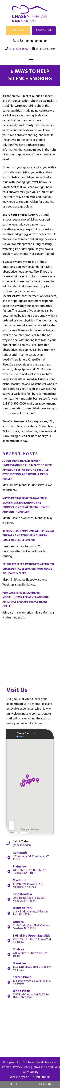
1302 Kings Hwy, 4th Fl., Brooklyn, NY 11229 (32, 968)
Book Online (43, 30)
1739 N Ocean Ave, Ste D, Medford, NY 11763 (28, 886)
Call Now (18, 30)
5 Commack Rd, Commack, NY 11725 (31, 858)
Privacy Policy (21, 1067)
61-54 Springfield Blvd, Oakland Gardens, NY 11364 (31, 927)
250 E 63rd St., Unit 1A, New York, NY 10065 (32, 941)
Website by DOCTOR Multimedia (30, 1077)
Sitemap (5, 1067)
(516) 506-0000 (18, 49)
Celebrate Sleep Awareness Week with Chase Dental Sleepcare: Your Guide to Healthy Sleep (28, 569)
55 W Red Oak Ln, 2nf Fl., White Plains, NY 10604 (31, 996)
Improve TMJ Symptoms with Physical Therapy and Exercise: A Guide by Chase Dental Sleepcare (28, 536)
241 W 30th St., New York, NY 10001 (30, 955)
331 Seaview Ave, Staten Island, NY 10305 (32, 982)
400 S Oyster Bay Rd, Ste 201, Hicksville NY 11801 (30, 872)
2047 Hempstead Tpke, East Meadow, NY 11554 (29, 899)
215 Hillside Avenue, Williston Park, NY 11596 (30, 913)
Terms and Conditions (46, 1067)
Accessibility (30, 1072)
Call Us (16, 1084)
